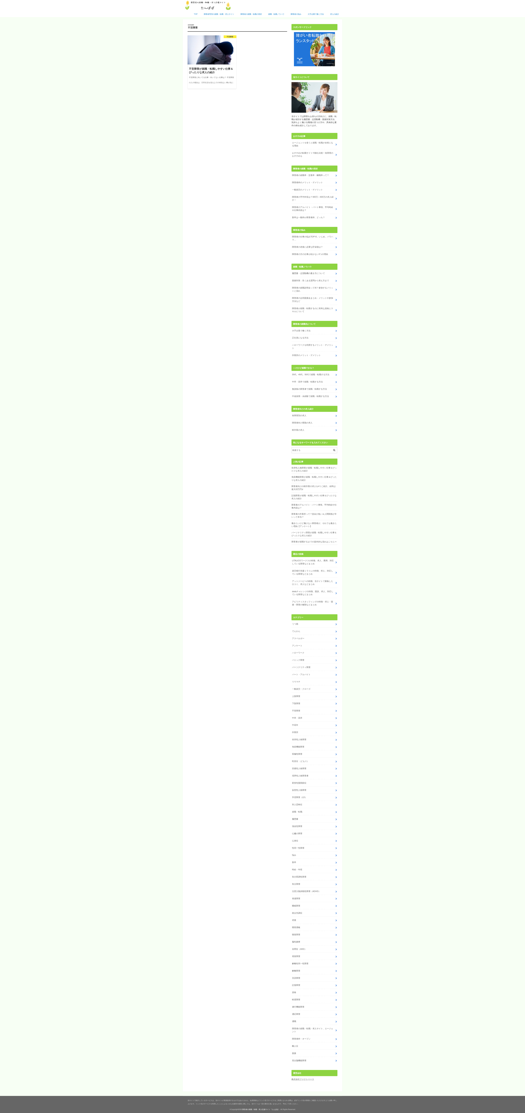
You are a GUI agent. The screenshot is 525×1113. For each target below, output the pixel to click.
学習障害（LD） (299, 797)
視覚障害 (296, 956)
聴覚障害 (296, 934)
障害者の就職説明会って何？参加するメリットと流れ (312, 289)
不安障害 (296, 710)
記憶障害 (296, 985)
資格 (294, 992)
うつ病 (295, 623)
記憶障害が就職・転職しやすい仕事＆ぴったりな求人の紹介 (314, 497)
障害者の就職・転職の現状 (251, 14)
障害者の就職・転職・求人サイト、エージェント (312, 1030)
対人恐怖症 (297, 804)
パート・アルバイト (301, 674)
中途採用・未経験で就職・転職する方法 (310, 396)
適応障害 (296, 1013)
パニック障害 (298, 659)
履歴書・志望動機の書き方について (308, 273)
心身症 (295, 840)
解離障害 (296, 970)
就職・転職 (297, 811)
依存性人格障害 (299, 739)
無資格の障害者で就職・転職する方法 (309, 388)
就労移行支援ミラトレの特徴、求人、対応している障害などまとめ (312, 572)
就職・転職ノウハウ (276, 14)
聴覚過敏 (296, 927)
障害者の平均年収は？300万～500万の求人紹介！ (312, 198)
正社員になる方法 (300, 337)
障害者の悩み (296, 14)
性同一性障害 (298, 847)
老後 (294, 919)
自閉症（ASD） (299, 948)
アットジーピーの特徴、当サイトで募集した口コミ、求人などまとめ (312, 582)
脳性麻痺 (296, 941)
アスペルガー (298, 638)
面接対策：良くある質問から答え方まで (310, 280)
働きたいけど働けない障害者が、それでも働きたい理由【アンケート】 (314, 525)
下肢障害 (296, 703)
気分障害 (296, 883)
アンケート (297, 645)
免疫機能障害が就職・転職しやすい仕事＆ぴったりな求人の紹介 (314, 478)
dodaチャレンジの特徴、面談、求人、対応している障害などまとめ (312, 593)
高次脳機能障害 (299, 1060)
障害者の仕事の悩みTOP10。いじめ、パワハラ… (312, 238)
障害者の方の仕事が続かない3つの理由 (310, 254)
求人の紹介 (334, 14)
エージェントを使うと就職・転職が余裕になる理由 (312, 144)
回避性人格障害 (299, 768)
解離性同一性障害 (300, 963)
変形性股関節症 (299, 782)
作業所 (295, 732)
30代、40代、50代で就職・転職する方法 (310, 374)
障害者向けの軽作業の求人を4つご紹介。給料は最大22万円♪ (313, 488)
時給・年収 (297, 869)
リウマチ (296, 681)
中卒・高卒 (297, 717)
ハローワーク (298, 652)
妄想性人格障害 (299, 789)
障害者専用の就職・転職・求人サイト (219, 14)
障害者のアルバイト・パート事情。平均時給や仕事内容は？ (312, 208)
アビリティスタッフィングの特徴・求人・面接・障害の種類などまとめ (312, 603)
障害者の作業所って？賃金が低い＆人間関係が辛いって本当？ (314, 515)
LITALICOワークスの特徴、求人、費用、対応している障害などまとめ (313, 562)
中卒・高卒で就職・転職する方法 (307, 381)
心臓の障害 (297, 833)
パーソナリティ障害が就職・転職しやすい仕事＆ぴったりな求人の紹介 (314, 534)
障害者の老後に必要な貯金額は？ (307, 246)
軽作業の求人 (298, 429)
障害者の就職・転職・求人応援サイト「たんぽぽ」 (261, 1109)
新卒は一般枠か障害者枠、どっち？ (308, 217)
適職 (294, 1021)
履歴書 (295, 818)
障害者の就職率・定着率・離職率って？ (310, 175)
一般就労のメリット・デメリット (307, 189)
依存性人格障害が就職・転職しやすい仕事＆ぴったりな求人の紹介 (314, 469)
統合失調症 (297, 912)
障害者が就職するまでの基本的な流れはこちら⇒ (314, 541)
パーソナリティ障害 (301, 667)
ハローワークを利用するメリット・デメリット (312, 346)
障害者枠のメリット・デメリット (307, 182)
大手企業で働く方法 (316, 14)
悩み (294, 854)
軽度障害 (296, 999)
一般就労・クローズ (301, 688)
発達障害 (296, 898)
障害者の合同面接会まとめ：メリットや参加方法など (312, 299)
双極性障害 (297, 753)
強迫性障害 (297, 826)
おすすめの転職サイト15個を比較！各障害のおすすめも (312, 154)
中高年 (295, 724)
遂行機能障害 (298, 1006)
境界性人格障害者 (300, 775)
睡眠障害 (296, 905)
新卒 (294, 862)
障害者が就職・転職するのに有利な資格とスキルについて (312, 310)
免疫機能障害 (298, 746)
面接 (294, 1053)
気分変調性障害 (299, 876)
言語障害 (296, 977)
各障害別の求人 (299, 415)
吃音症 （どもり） (300, 761)
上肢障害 (296, 696)
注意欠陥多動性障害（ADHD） (306, 891)
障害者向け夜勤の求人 (302, 422)
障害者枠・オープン (301, 1038)
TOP (196, 14)
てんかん (296, 631)
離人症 (295, 1045)
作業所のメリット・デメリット (306, 355)
